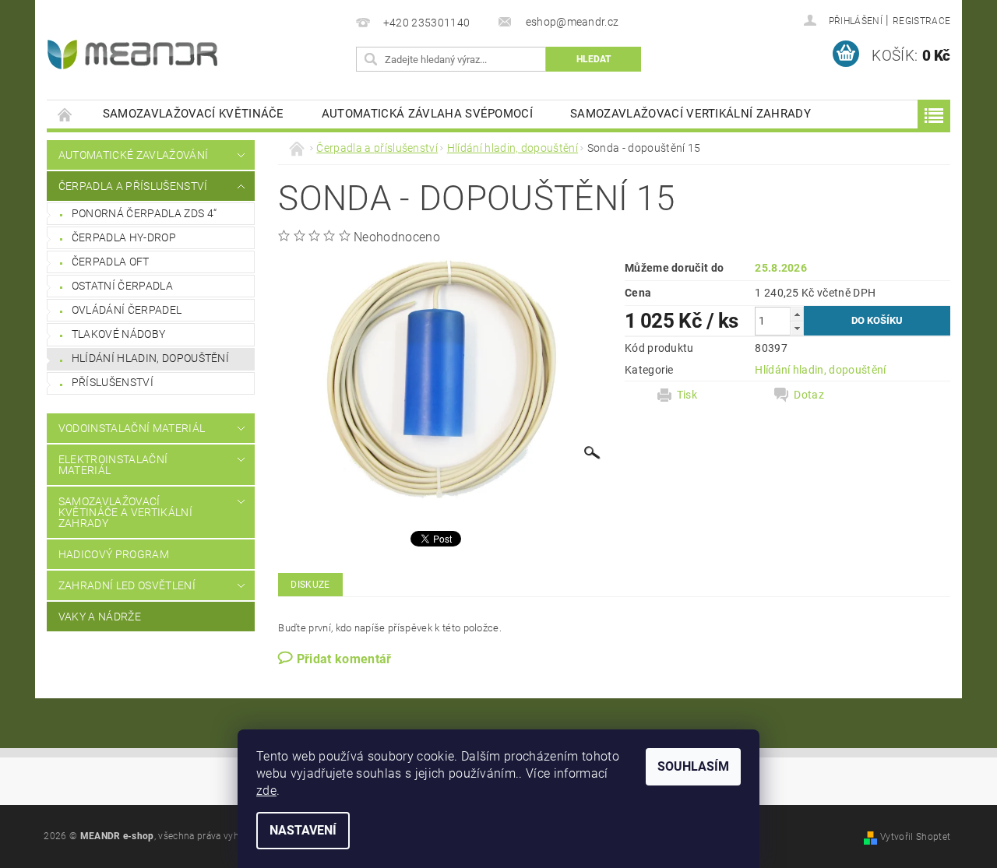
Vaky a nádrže (99, 616)
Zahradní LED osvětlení (127, 585)
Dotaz (809, 394)
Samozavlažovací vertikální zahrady (690, 114)
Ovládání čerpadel (126, 310)
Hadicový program (113, 554)
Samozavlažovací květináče (193, 114)
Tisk (687, 394)
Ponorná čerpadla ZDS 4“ (144, 213)
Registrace (921, 21)
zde (266, 790)
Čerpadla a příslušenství (133, 186)
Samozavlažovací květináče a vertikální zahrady (125, 512)
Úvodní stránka (65, 114)
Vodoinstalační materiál (131, 428)
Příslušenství (112, 382)
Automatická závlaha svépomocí (427, 114)
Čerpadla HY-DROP (124, 237)
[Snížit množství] (797, 328)
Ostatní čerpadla (122, 285)
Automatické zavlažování (133, 155)
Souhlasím (693, 766)
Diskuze (310, 584)
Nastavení (303, 830)
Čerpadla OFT (111, 261)
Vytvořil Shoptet (915, 836)
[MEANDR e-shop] (132, 54)
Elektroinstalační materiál (112, 464)
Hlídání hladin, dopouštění (150, 358)
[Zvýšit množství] (797, 314)
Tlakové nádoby (118, 334)
